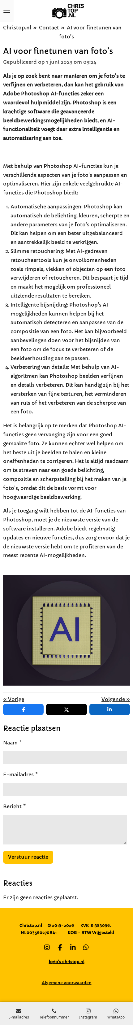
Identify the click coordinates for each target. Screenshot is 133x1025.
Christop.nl (17, 27)
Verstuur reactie (28, 857)
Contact (49, 27)
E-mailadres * (20, 774)
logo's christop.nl (66, 961)
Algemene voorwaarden (67, 982)
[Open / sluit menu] (7, 11)
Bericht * (14, 806)
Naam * (12, 742)
